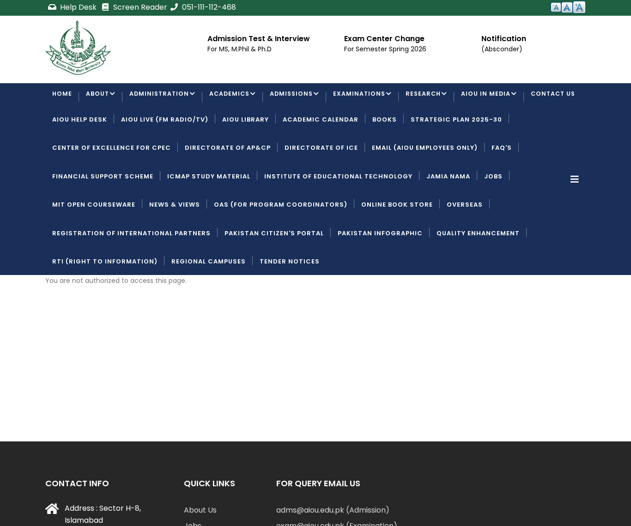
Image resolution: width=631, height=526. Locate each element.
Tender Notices (290, 296)
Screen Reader (139, 7)
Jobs (493, 211)
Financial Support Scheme (102, 211)
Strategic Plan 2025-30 (456, 154)
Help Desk (78, 7)
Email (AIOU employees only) (425, 183)
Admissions (296, 97)
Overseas (465, 240)
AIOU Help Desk (79, 154)
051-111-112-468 (208, 7)
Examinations (366, 97)
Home (62, 97)
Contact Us (75, 126)
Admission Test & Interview (258, 38)
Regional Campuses (208, 296)
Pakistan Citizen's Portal (274, 268)
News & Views (174, 240)
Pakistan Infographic (380, 268)
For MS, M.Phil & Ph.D (239, 49)
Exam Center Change (384, 38)
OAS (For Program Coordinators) (280, 240)
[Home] (78, 47)
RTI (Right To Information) (105, 296)
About (98, 97)
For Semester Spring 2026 (385, 49)
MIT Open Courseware (93, 240)
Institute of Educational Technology (338, 211)
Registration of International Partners (131, 268)
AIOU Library (245, 154)
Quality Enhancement (478, 268)
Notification (503, 38)
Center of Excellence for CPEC (111, 183)
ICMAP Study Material (208, 211)
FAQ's (501, 183)
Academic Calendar (320, 154)
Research (431, 97)
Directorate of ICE (321, 183)
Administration (161, 97)
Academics (233, 97)
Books (384, 154)
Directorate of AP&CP (228, 183)
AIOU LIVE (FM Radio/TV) (164, 154)
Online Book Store (397, 240)
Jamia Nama (448, 211)
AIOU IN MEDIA (495, 97)
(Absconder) (501, 49)
